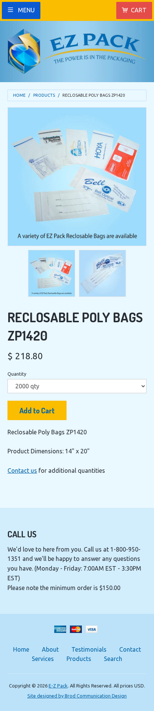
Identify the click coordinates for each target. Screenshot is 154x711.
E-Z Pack (58, 685)
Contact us (22, 470)
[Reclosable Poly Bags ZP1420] (51, 273)
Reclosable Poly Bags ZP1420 (93, 95)
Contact (130, 649)
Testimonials (89, 649)
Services (43, 658)
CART (139, 10)
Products (44, 95)
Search (113, 658)
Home (19, 95)
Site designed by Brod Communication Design (77, 695)
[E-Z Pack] (77, 48)
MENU (25, 10)
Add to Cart (37, 410)
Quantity (16, 373)
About (50, 649)
